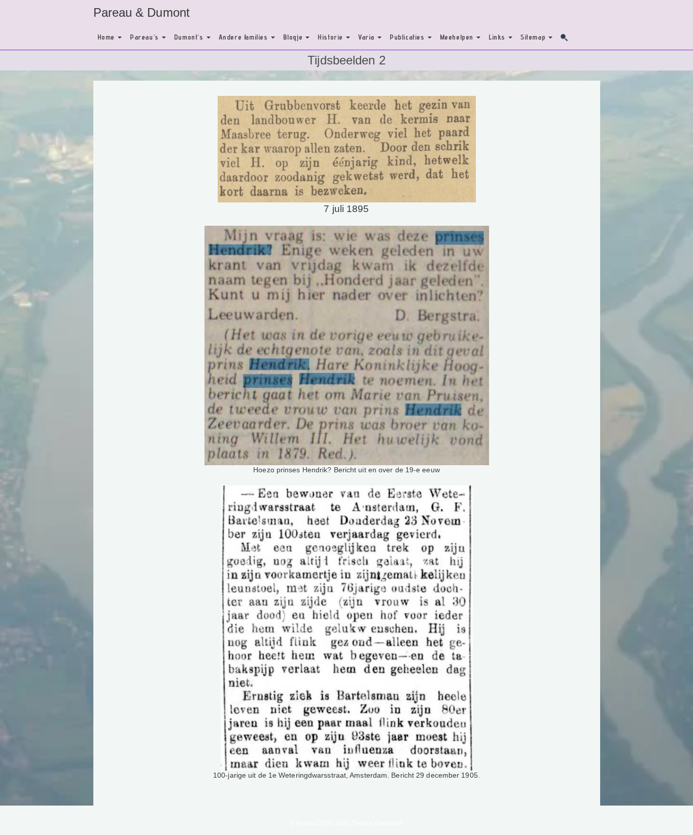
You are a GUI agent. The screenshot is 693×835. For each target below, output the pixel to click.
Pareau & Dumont (141, 12)
